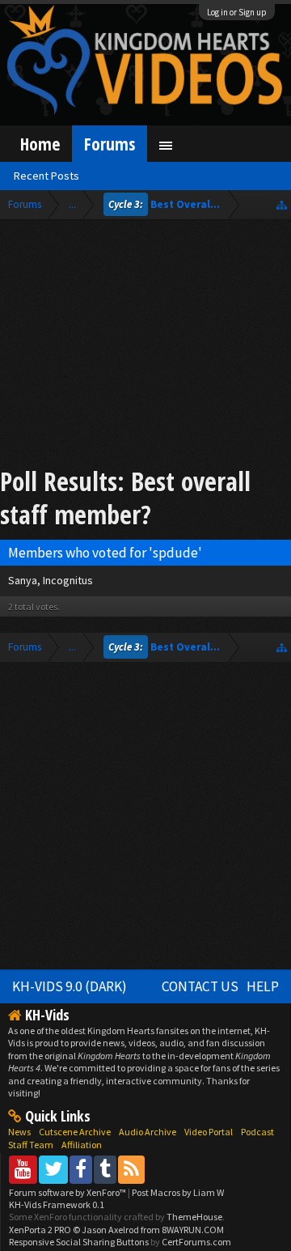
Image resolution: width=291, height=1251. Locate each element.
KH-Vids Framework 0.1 (56, 1204)
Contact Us (200, 986)
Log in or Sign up (237, 12)
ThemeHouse (194, 1217)
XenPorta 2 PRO (40, 1229)
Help (263, 986)
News (19, 1132)
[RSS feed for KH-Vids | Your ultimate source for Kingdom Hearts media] (131, 1168)
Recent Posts (46, 175)
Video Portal (208, 1132)
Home (40, 143)
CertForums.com (196, 1242)
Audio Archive (147, 1132)
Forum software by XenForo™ (68, 1192)
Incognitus (68, 580)
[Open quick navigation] (281, 204)
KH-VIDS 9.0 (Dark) (69, 986)
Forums (109, 143)
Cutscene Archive (75, 1132)
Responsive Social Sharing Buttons (79, 1242)
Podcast (257, 1132)
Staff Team (30, 1145)
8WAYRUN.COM (193, 1229)
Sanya (22, 580)
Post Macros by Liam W (178, 1192)
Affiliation (81, 1145)
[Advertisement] (145, 346)
